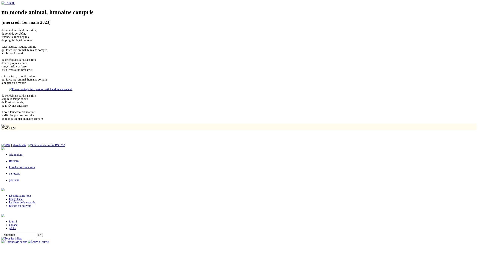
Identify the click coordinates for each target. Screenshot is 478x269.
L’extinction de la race (22, 167)
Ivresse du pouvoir (20, 205)
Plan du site (19, 145)
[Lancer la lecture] (3, 125)
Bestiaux (14, 161)
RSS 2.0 (59, 145)
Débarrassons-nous (20, 195)
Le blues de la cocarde (22, 202)
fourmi (13, 221)
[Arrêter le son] (7, 126)
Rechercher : (8, 234)
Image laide (16, 199)
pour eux (14, 180)
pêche (12, 228)
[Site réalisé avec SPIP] (5, 145)
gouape (13, 224)
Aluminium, (16, 154)
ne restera (14, 173)
